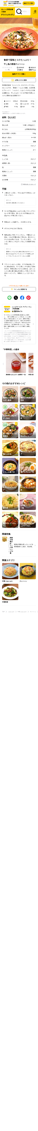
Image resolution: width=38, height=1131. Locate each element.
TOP (3, 612)
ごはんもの (11, 612)
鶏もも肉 (5, 125)
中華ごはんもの (22, 612)
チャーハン (33, 612)
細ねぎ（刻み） (7, 137)
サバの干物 (6, 121)
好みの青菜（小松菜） (9, 133)
